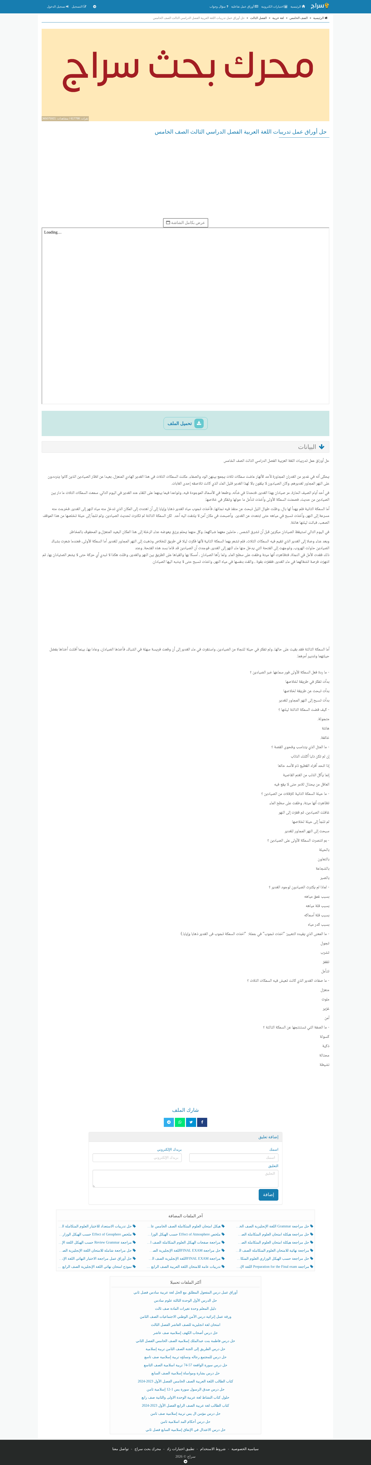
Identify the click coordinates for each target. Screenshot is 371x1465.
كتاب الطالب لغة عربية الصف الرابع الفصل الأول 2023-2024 (185, 1405)
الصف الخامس (298, 18)
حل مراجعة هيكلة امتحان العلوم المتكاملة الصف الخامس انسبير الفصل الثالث (272, 1234)
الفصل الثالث (258, 18)
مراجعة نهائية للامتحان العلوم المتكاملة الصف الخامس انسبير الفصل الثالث (272, 1250)
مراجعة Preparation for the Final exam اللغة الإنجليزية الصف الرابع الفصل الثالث (272, 1267)
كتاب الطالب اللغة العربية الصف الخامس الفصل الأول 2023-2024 (185, 1381)
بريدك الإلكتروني (169, 1149)
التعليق (273, 1166)
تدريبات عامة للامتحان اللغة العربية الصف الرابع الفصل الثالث (183, 1267)
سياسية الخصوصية (245, 1449)
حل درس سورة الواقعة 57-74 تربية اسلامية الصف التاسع (185, 1365)
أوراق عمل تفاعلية (243, 6)
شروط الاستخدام (213, 1449)
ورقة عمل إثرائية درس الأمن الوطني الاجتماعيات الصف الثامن (185, 1317)
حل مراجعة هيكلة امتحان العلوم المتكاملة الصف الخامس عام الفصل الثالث (272, 1242)
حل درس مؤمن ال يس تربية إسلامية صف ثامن (185, 1414)
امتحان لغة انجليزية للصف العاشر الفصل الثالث (185, 1325)
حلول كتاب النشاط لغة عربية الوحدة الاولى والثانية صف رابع (185, 1397)
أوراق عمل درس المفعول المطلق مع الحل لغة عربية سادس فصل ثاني (185, 1292)
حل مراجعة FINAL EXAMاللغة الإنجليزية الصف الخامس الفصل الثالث (183, 1250)
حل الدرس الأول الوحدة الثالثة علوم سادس (185, 1300)
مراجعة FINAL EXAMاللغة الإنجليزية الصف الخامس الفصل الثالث (183, 1258)
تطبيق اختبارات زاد (180, 1449)
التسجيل (77, 6)
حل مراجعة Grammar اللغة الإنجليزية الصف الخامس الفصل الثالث (272, 1226)
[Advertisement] (185, 177)
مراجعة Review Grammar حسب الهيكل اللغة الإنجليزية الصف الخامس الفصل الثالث (95, 1242)
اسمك (273, 1149)
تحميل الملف (180, 423)
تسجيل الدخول (56, 6)
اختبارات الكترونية (272, 6)
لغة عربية (278, 18)
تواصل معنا (120, 1449)
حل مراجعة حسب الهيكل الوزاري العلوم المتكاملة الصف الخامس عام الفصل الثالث (272, 1258)
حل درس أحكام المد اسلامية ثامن (185, 1422)
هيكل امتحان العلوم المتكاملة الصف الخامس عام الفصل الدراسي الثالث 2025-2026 (183, 1226)
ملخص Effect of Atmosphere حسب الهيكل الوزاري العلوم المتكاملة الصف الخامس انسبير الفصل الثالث (183, 1234)
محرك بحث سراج (148, 1449)
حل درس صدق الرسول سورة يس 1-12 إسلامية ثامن (186, 1389)
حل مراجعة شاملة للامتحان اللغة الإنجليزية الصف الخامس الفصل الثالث (95, 1250)
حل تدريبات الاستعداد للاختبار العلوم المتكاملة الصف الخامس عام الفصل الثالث (95, 1226)
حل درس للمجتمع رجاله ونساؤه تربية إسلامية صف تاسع (185, 1357)
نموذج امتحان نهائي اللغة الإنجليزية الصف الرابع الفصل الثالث (95, 1267)
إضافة (268, 1194)
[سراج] (319, 6)
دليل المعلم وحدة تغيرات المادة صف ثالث (185, 1308)
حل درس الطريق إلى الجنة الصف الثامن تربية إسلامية (185, 1349)
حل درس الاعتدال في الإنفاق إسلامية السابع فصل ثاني (186, 1430)
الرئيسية (296, 6)
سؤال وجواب (217, 6)
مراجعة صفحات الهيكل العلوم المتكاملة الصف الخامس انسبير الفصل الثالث (183, 1242)
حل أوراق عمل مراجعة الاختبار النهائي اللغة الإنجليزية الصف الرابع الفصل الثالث (95, 1258)
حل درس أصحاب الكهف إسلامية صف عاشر (185, 1333)
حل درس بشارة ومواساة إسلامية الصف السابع (185, 1373)
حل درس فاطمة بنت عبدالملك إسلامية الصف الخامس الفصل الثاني (185, 1341)
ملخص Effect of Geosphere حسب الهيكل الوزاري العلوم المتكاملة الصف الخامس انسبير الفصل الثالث (95, 1234)
